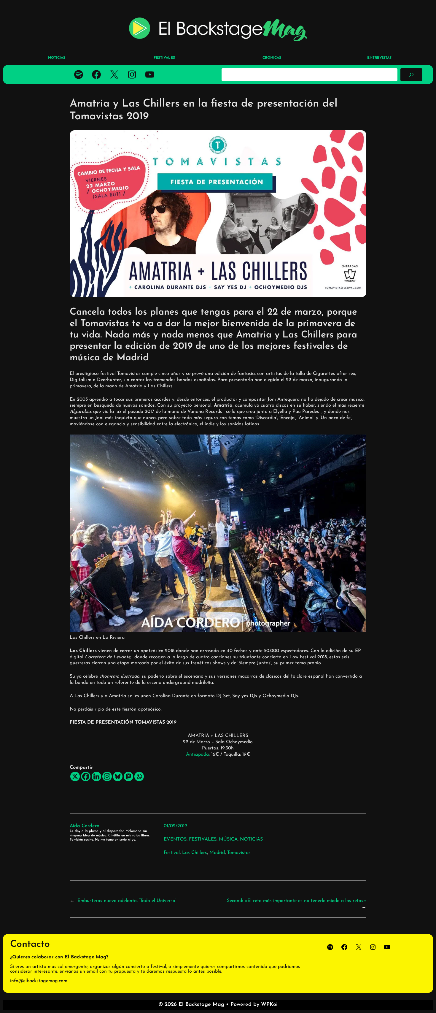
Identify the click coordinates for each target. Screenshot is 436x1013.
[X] (75, 776)
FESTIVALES (203, 839)
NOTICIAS (251, 839)
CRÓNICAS (271, 58)
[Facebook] (85, 776)
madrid (217, 852)
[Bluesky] (117, 776)
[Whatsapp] (139, 776)
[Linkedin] (96, 776)
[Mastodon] (128, 776)
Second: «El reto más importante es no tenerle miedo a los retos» (296, 900)
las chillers (194, 852)
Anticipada (197, 754)
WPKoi (269, 1004)
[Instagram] (107, 776)
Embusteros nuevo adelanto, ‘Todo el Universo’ (126, 900)
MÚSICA (228, 839)
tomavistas (239, 852)
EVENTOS (175, 839)
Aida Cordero (84, 826)
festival (172, 852)
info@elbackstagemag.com (38, 981)
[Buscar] (411, 74)
